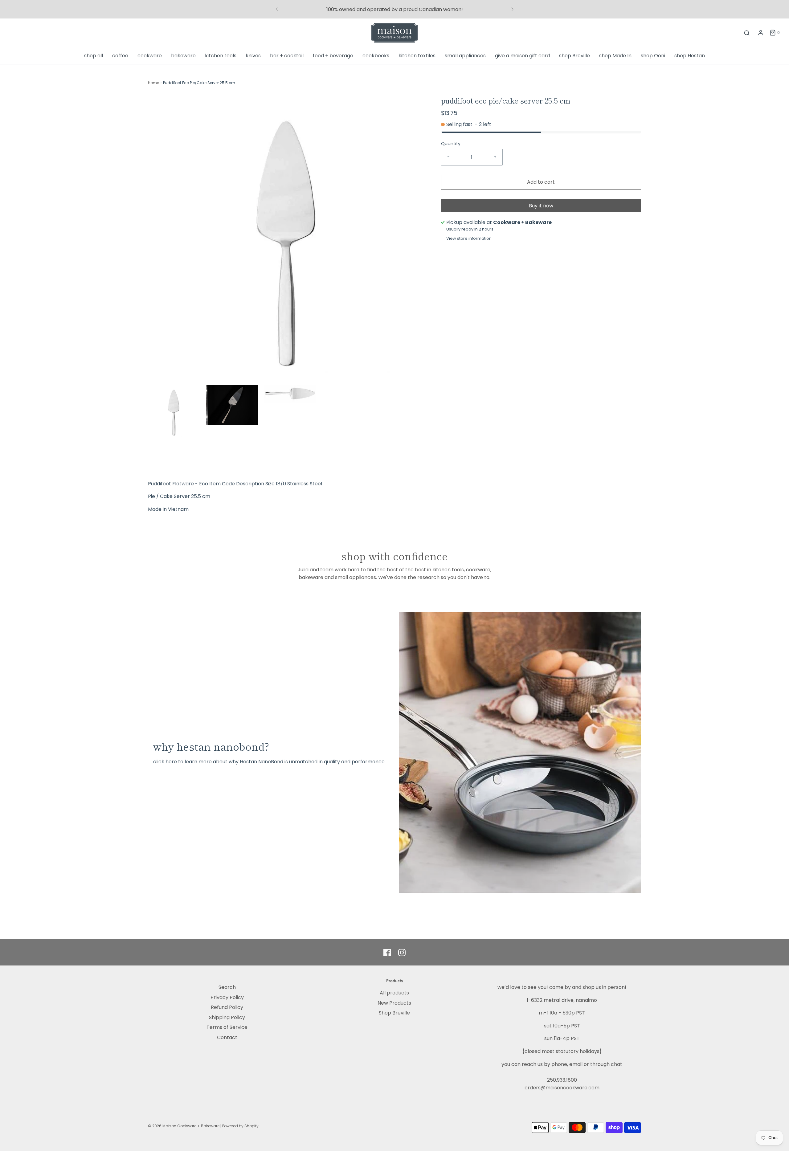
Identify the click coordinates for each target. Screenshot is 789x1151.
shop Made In (615, 55)
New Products (394, 1002)
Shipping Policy (227, 1017)
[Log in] (760, 33)
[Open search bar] (746, 32)
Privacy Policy (227, 997)
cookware (149, 55)
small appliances (465, 55)
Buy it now (541, 205)
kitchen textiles (417, 55)
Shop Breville (394, 1012)
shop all (93, 55)
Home (153, 82)
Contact (227, 1037)
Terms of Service (226, 1027)
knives (253, 55)
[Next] (512, 9)
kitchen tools (220, 55)
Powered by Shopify (240, 1126)
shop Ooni (653, 55)
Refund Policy (227, 1007)
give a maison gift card (522, 55)
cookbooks (375, 55)
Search (227, 987)
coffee (120, 55)
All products (394, 992)
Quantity (450, 144)
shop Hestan (689, 55)
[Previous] (277, 9)
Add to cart (541, 182)
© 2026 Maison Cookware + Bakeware (184, 1126)
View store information (469, 238)
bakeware (183, 55)
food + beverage (333, 55)
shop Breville (574, 55)
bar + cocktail (287, 55)
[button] (174, 411)
